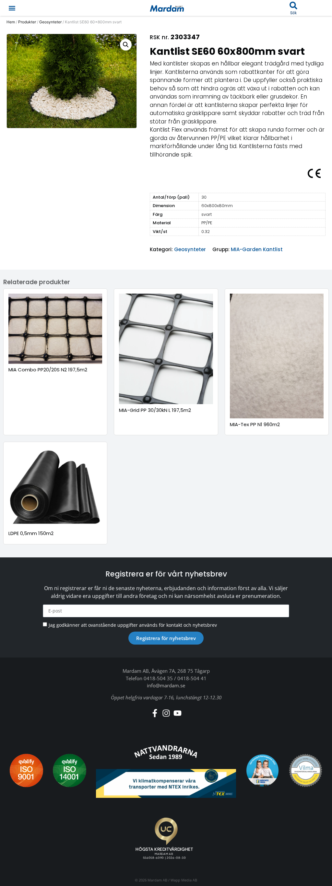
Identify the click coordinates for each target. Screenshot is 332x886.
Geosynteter (50, 21)
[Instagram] (166, 713)
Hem (10, 21)
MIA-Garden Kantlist (257, 249)
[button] (11, 8)
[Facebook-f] (155, 713)
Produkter (27, 21)
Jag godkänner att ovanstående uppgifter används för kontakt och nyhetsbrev (133, 625)
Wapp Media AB (184, 880)
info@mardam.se (166, 685)
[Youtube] (177, 713)
